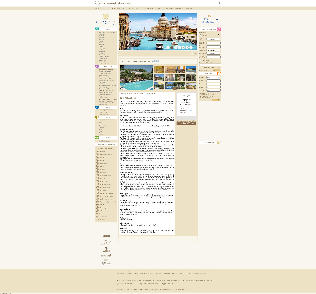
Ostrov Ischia (103, 58)
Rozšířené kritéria (209, 67)
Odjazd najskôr (201, 42)
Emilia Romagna (104, 36)
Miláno (101, 122)
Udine (101, 124)
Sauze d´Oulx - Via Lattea (107, 103)
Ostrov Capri (103, 60)
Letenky (181, 273)
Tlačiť (196, 54)
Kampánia (102, 48)
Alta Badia (102, 82)
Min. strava (202, 53)
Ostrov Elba (102, 55)
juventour (170, 283)
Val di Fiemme (103, 75)
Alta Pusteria (103, 87)
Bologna (101, 127)
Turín (100, 133)
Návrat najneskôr (202, 46)
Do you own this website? (183, 111)
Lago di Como (103, 112)
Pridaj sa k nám (114, 8)
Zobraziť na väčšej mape (186, 123)
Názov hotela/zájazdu (205, 63)
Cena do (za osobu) (202, 56)
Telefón (201, 90)
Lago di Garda (103, 111)
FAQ (123, 8)
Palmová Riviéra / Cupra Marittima (144, 93)
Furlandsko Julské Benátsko (107, 32)
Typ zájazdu (201, 39)
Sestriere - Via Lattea (105, 101)
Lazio (100, 49)
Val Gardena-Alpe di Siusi (106, 80)
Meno (201, 80)
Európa (129, 273)
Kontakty (190, 8)
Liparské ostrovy (104, 63)
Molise (101, 41)
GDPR (188, 273)
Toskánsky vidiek (104, 141)
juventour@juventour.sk (151, 283)
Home (97, 8)
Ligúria (101, 53)
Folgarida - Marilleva (105, 94)
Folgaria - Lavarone (105, 96)
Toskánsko (102, 51)
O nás (104, 8)
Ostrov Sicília (103, 62)
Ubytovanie (202, 50)
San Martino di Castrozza (106, 77)
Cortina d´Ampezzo (105, 73)
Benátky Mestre (104, 126)
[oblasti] (218, 34)
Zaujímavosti (132, 8)
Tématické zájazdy (146, 273)
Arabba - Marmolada (105, 71)
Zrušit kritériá (203, 70)
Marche (101, 37)
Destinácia (202, 32)
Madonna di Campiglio (105, 92)
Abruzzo (101, 39)
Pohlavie (201, 77)
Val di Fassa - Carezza (106, 78)
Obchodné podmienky (199, 273)
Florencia (102, 121)
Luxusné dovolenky (163, 273)
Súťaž (160, 8)
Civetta (101, 84)
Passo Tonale (103, 97)
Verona (101, 134)
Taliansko (123, 93)
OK (191, 111)
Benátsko (102, 34)
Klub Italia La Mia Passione (174, 8)
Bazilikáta (102, 44)
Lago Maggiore (103, 114)
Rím (100, 129)
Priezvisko (202, 84)
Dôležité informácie (147, 8)
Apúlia (101, 43)
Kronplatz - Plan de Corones (107, 85)
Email (201, 87)
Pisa (100, 131)
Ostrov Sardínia (104, 56)
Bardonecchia (103, 104)
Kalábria (101, 46)
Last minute (205, 60)
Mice (173, 273)
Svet (136, 273)
